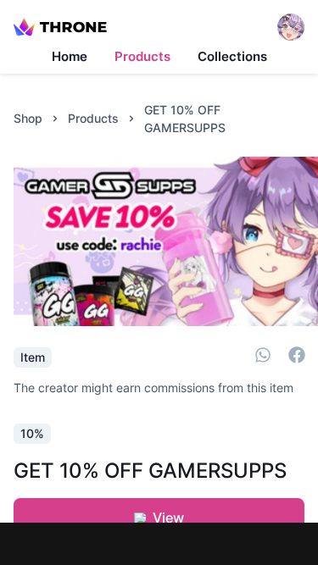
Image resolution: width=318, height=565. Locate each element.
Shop (28, 118)
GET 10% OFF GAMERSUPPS (185, 118)
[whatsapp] (262, 357)
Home (69, 56)
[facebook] (296, 357)
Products (142, 56)
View (168, 517)
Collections (232, 56)
